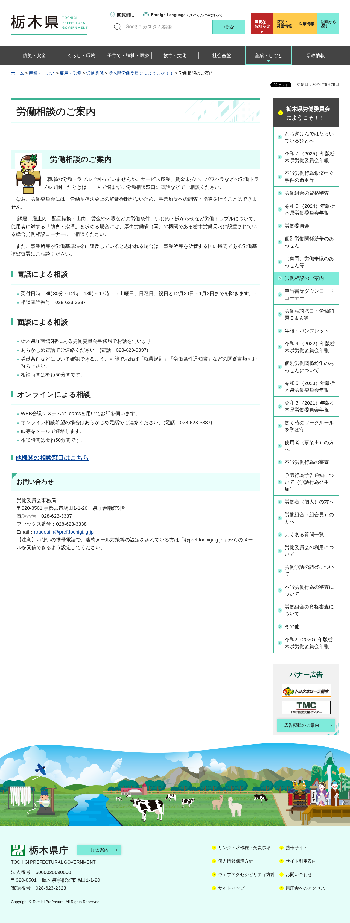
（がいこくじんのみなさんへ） (187, 15)
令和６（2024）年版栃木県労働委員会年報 (310, 209)
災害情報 (284, 23)
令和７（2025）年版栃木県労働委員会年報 (310, 157)
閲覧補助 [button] (126, 15)
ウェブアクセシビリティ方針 (246, 874)
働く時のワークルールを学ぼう (309, 426)
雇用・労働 (70, 73)
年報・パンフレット (307, 330)
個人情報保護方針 (235, 861)
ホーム (17, 73)
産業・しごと (42, 73)
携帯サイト (297, 847)
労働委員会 (297, 225)
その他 (292, 626)
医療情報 (306, 24)
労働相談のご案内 (304, 278)
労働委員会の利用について (309, 551)
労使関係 (95, 73)
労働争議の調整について (309, 570)
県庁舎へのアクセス (305, 888)
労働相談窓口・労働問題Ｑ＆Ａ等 (309, 314)
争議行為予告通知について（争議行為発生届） (309, 482)
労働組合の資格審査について (309, 610)
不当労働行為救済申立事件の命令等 (309, 177)
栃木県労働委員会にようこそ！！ (141, 73)
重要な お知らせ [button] (262, 23)
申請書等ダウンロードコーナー (309, 294)
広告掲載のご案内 (301, 725)
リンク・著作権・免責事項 (244, 847)
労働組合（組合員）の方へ (309, 518)
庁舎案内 (100, 850)
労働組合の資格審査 (307, 193)
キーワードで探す (117, 26)
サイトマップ (231, 888)
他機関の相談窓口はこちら (52, 457)
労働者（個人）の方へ (309, 502)
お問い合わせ (299, 874)
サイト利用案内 (301, 861)
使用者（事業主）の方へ (309, 446)
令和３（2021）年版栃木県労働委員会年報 (310, 406)
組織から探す (328, 23)
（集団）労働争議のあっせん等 (309, 262)
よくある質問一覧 (304, 534)
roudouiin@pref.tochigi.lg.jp (64, 532)
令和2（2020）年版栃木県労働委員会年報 (309, 643)
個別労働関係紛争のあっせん (309, 242)
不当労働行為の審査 (307, 462)
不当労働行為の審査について (309, 590)
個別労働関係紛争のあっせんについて (309, 367)
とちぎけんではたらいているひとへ (309, 137)
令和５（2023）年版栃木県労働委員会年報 (310, 386)
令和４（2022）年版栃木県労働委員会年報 (310, 347)
